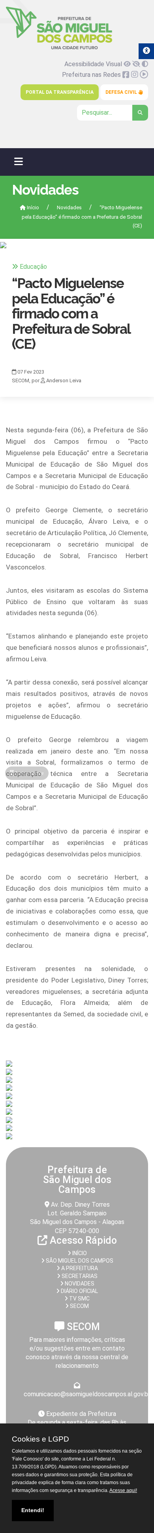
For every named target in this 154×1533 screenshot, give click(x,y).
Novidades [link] (69, 207)
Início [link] (32, 207)
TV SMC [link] (79, 1298)
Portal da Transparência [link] (60, 92)
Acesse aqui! (123, 1490)
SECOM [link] (79, 1306)
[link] (59, 48)
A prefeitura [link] (79, 1268)
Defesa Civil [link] (121, 92)
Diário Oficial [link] (79, 1291)
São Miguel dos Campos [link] (79, 1261)
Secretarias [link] (79, 1276)
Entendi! (32, 1510)
